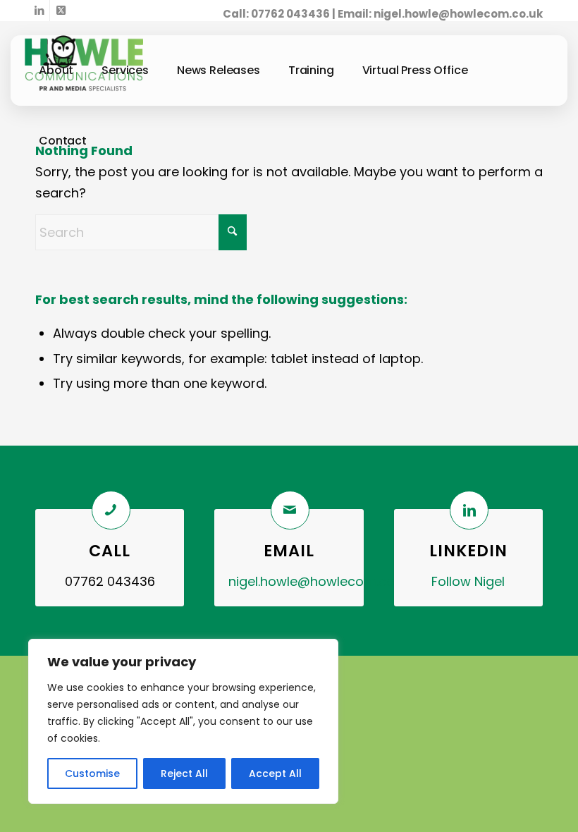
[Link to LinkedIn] (39, 10)
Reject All (184, 773)
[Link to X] (60, 10)
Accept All (275, 773)
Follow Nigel (468, 581)
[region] (183, 721)
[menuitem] (56, 70)
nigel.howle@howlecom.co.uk (458, 13)
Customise (92, 773)
